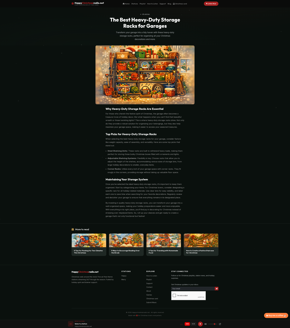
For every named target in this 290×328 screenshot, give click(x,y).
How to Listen (152, 4)
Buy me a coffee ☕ (277, 315)
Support (163, 4)
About (148, 291)
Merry (123, 279)
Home (127, 4)
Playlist (142, 4)
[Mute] (206, 324)
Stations (134, 4)
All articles (146, 14)
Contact (149, 287)
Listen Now (211, 4)
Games (149, 295)
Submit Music (151, 302)
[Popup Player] (220, 324)
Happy (123, 276)
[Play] (200, 324)
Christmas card (181, 4)
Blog (169, 4)
